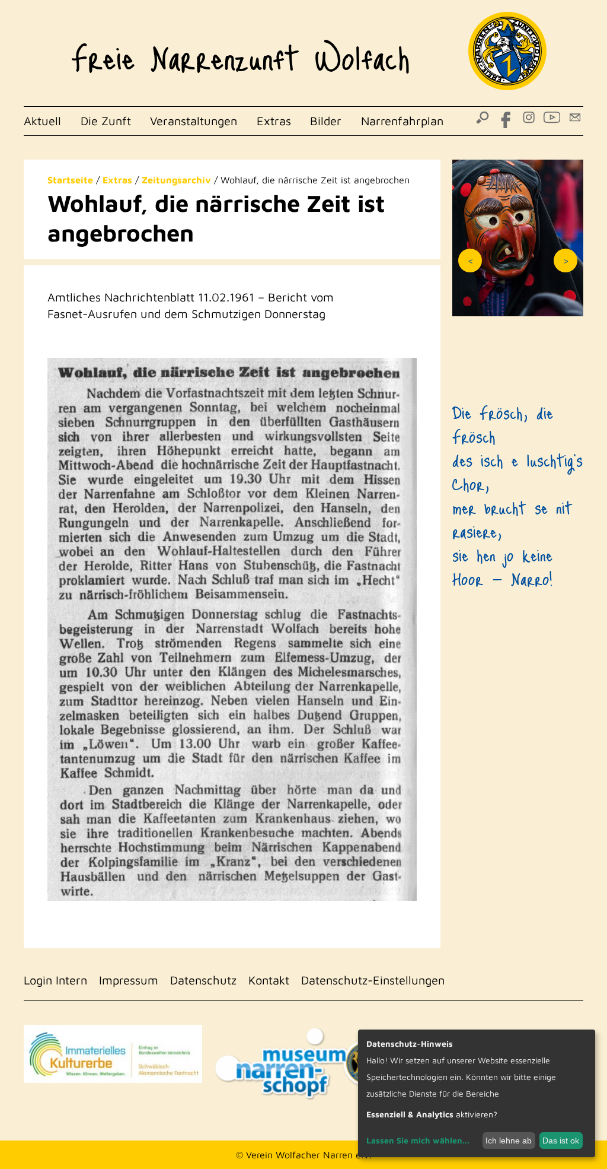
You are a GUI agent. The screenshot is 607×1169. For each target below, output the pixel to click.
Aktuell (42, 121)
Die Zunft (106, 121)
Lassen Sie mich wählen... (417, 1140)
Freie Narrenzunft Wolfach (240, 51)
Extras (274, 121)
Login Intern (55, 980)
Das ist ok (560, 1140)
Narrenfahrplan (402, 121)
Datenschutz (203, 980)
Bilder (325, 121)
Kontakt (268, 980)
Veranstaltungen (193, 121)
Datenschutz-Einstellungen (373, 980)
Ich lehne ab (508, 1140)
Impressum (128, 980)
